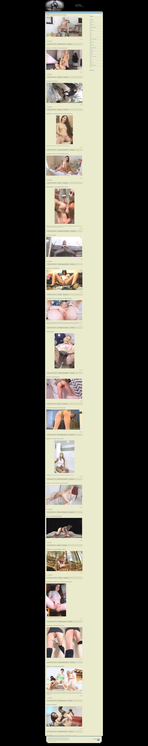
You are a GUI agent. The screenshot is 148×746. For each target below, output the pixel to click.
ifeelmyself (49, 542)
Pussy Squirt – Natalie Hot (51, 704)
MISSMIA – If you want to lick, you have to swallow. (56, 14)
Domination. (60, 621)
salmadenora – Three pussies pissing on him (55, 666)
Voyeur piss (92, 62)
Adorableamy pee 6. (50, 331)
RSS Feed (94, 738)
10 (63, 735)
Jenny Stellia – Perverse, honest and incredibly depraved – (57, 153)
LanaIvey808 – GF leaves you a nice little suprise (56, 407)
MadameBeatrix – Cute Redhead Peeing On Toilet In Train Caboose (59, 113)
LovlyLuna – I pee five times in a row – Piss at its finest (57, 483)
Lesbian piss (60, 77)
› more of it (81, 104)
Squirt (66, 731)
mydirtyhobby (50, 41)
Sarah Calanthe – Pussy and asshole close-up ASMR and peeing (59, 298)
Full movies (91, 30)
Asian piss (91, 21)
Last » (75, 735)
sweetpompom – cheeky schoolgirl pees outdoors (56, 549)
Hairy (91, 33)
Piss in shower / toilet (65, 149)
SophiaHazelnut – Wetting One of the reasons (55, 625)
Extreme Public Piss (93, 27)
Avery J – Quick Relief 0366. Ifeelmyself (54, 516)
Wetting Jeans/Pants (65, 264)
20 (66, 735)
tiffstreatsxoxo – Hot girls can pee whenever (55, 438)
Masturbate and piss (61, 327)
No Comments (65, 77)
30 (68, 735)
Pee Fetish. (59, 149)
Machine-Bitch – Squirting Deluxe (52, 268)
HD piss (91, 36)
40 (69, 735)
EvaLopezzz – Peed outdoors (52, 81)
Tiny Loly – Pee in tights (51, 235)
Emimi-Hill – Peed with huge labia (52, 376)
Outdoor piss (60, 109)
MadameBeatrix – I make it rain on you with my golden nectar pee (59, 581)
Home (48, 12)
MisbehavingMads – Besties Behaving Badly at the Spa (57, 186)
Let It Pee (78, 5)
